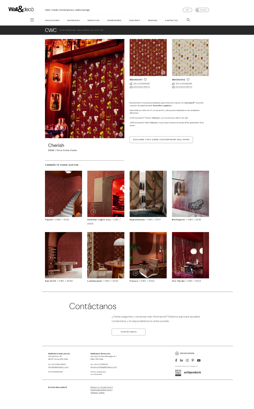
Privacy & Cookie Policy (101, 387)
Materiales (73, 20)
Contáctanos (129, 332)
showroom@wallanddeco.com (103, 367)
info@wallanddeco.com (58, 367)
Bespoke (152, 20)
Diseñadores (114, 20)
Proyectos (94, 20)
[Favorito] (145, 79)
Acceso (203, 10)
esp (187, 10)
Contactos (171, 20)
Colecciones (52, 20)
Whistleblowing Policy (101, 390)
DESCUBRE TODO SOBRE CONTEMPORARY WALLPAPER (161, 139)
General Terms (97, 393)
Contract (134, 20)
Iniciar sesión (187, 353)
